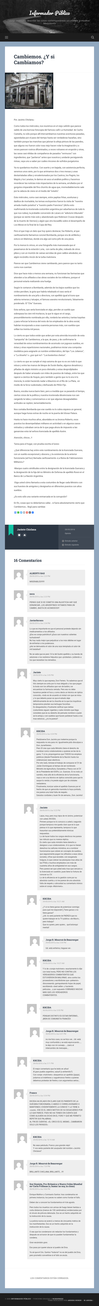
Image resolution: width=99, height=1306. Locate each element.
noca (32, 593)
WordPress (57, 1299)
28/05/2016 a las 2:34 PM (40, 623)
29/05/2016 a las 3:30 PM (56, 943)
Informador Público (49, 12)
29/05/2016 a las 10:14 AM (44, 1140)
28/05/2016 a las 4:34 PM (46, 734)
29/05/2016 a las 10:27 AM (53, 963)
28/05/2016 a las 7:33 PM (40, 1166)
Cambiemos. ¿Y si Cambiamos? (34, 59)
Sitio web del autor (24, 535)
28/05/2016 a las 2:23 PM (40, 576)
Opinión (68, 533)
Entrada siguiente (72, 545)
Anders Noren (74, 1300)
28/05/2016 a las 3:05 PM (43, 675)
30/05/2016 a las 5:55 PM (53, 1010)
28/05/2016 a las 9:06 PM (40, 1189)
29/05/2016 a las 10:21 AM (53, 901)
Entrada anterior (71, 541)
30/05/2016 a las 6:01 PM (56, 1034)
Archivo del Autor (19, 535)
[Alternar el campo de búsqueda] (92, 37)
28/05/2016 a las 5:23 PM (50, 810)
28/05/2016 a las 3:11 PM (43, 1063)
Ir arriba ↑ (89, 1300)
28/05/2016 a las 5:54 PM (40, 1096)
